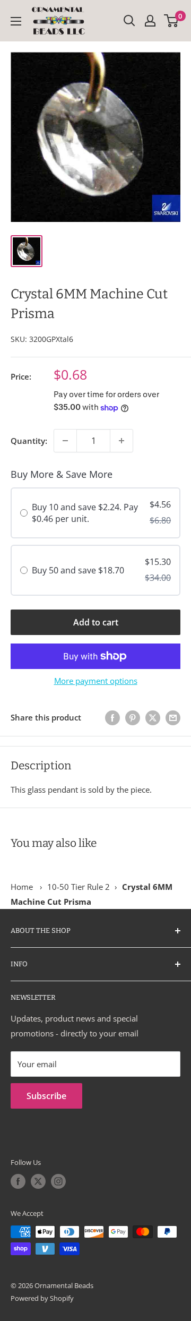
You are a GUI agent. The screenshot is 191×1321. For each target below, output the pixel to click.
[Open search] (129, 21)
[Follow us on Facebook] (18, 1181)
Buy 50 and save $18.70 (78, 570)
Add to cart (95, 622)
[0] (171, 20)
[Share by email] (173, 717)
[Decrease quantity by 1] (65, 441)
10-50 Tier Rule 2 (78, 886)
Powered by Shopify (42, 1298)
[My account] (150, 21)
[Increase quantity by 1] (121, 441)
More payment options (95, 680)
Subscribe (46, 1096)
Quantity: (29, 440)
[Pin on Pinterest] (132, 717)
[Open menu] (16, 21)
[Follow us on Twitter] (38, 1181)
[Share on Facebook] (112, 717)
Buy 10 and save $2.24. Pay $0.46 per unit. (85, 513)
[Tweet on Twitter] (152, 717)
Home (22, 886)
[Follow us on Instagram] (58, 1181)
